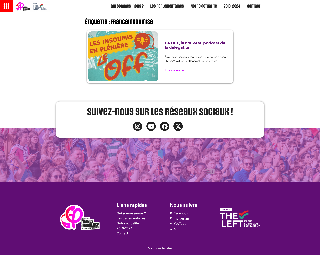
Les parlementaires (167, 6)
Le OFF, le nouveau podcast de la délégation (195, 45)
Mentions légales (160, 248)
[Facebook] (164, 126)
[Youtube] (151, 126)
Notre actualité (204, 6)
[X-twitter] (178, 126)
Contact (253, 6)
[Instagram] (137, 126)
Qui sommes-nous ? (127, 6)
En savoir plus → (174, 70)
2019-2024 (232, 6)
